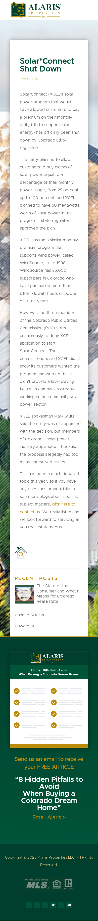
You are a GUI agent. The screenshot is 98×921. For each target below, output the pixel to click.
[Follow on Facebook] (29, 905)
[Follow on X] (37, 905)
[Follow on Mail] (69, 905)
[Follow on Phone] (61, 905)
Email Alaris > (49, 817)
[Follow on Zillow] (53, 905)
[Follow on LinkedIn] (45, 905)
